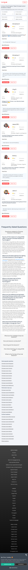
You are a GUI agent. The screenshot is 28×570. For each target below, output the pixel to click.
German (14, 503)
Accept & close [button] (7, 564)
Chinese (14, 510)
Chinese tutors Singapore (7, 363)
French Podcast (14, 472)
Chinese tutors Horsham (7, 433)
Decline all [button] (21, 564)
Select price (4, 19)
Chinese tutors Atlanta (7, 431)
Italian (14, 505)
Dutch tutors (14, 531)
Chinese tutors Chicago (7, 407)
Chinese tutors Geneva (7, 402)
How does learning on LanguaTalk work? (14, 349)
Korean (14, 515)
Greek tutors (14, 541)
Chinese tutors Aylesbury (7, 397)
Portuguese (14, 513)
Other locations (5, 441)
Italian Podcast (14, 474)
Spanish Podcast (14, 469)
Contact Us (14, 481)
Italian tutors (14, 544)
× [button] (26, 555)
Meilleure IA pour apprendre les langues (14, 464)
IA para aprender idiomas (14, 462)
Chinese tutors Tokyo (6, 370)
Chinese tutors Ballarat (7, 412)
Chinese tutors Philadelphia (8, 392)
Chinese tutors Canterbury (8, 409)
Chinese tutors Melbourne (7, 385)
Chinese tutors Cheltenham (8, 421)
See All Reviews (5, 45)
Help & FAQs (14, 455)
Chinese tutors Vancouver (7, 366)
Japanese (14, 508)
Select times (18, 14)
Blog (14, 457)
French (14, 500)
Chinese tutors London (7, 373)
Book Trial (13, 48)
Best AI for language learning (14, 460)
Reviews (14, 452)
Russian (14, 517)
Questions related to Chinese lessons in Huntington (14, 232)
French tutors (14, 536)
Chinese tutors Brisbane (7, 383)
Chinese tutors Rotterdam (7, 429)
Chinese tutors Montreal (7, 419)
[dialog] (14, 561)
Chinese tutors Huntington (8, 436)
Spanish (14, 495)
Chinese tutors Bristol (7, 380)
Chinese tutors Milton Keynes (8, 416)
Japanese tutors (14, 546)
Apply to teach (14, 477)
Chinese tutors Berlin (6, 404)
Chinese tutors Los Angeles (8, 395)
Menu (25, 2)
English (14, 498)
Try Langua (14, 491)
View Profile (5, 48)
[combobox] (7, 14)
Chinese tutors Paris (6, 390)
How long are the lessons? (11, 345)
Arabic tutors (14, 527)
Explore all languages (14, 520)
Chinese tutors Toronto (7, 368)
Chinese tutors (14, 529)
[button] (4, 38)
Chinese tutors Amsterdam (8, 438)
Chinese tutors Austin (7, 378)
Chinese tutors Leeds (6, 399)
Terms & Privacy (14, 484)
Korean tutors (14, 548)
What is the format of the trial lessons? (14, 354)
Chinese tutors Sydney (7, 375)
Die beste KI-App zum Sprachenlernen (14, 467)
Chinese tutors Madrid (7, 426)
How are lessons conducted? (12, 341)
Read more (18, 561)
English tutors (14, 534)
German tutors (14, 539)
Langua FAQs (14, 493)
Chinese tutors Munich (7, 424)
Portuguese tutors (14, 551)
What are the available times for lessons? (14, 336)
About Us (14, 479)
